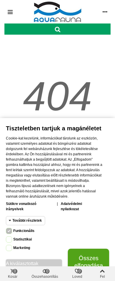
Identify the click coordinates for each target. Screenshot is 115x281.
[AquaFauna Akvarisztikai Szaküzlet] (57, 11)
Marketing (21, 248)
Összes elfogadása (88, 262)
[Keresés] (57, 29)
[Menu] (10, 11)
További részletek (27, 220)
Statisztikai (22, 239)
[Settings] (105, 11)
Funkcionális (23, 231)
